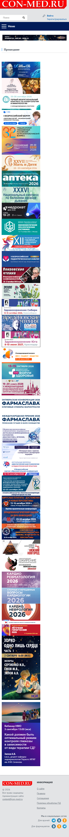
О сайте (40, 788)
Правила (41, 793)
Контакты (41, 807)
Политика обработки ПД (49, 803)
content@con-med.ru (12, 799)
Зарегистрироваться (57, 19)
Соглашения (43, 798)
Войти (50, 16)
